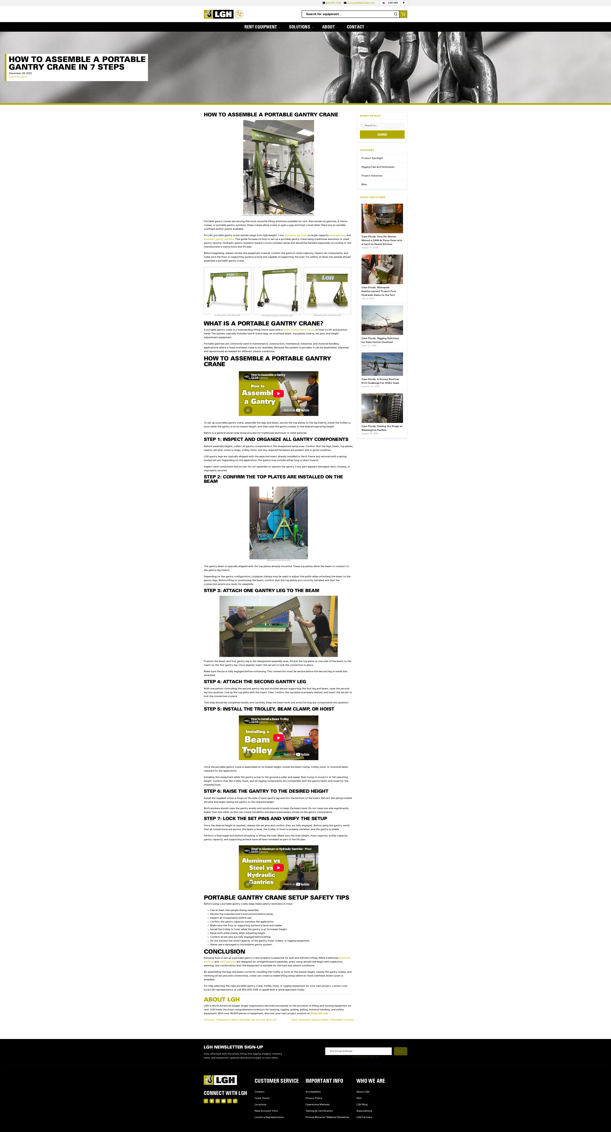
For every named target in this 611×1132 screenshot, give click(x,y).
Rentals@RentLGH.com (361, 3)
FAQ (359, 1098)
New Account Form (266, 1111)
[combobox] (351, 14)
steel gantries (337, 235)
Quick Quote (262, 1098)
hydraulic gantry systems (219, 239)
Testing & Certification (319, 1111)
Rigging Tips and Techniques (378, 167)
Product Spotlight (372, 158)
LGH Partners (364, 1117)
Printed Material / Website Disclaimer (327, 1117)
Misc (364, 184)
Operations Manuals (318, 1104)
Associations (364, 1111)
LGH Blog (362, 1104)
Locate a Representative (269, 1117)
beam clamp (306, 330)
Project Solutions (18, 77)
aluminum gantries (295, 235)
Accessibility (313, 1092)
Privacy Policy (314, 1098)
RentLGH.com (319, 1013)
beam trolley (290, 330)
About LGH (362, 1092)
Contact (259, 1092)
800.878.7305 (333, 3)
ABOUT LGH (222, 1000)
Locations (260, 1104)
